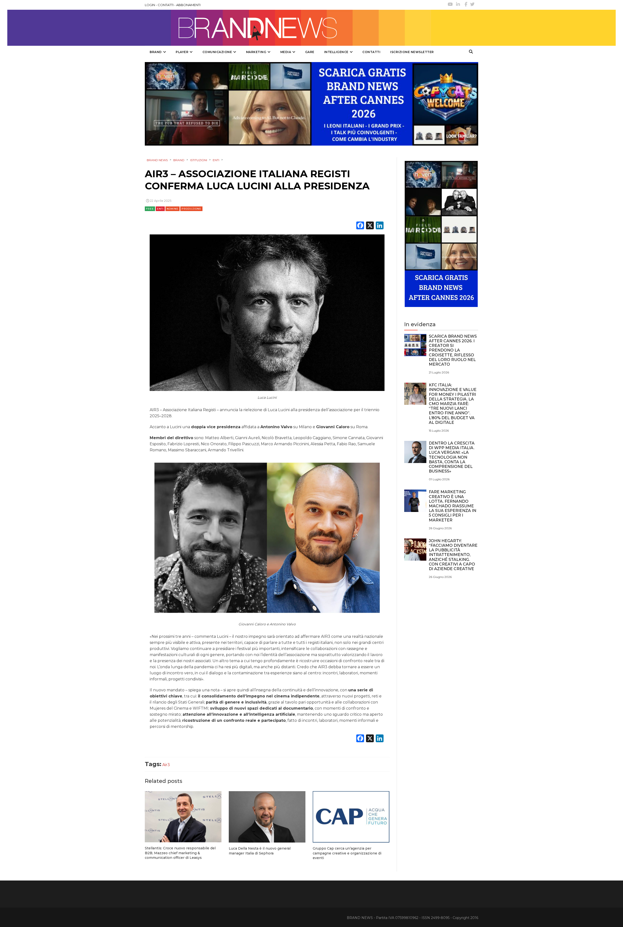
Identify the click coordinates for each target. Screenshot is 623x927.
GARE (309, 52)
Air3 (166, 764)
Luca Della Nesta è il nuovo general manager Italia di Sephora (260, 850)
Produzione (191, 208)
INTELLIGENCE (336, 52)
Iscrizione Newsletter (412, 52)
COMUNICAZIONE (217, 52)
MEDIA (285, 52)
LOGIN (150, 5)
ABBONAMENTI (188, 5)
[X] (370, 226)
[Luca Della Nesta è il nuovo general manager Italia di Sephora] (267, 817)
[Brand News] (288, 28)
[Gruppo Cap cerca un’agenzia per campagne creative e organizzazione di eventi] (351, 817)
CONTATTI (166, 5)
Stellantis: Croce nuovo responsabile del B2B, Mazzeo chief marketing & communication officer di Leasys (180, 853)
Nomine (172, 208)
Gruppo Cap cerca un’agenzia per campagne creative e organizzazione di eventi (347, 853)
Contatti (371, 52)
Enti (160, 208)
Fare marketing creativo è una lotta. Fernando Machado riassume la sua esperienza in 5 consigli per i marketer (452, 506)
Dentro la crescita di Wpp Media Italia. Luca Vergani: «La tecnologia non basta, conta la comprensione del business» (452, 457)
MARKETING (256, 52)
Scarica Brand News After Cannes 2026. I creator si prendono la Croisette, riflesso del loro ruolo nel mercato (453, 350)
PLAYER (182, 52)
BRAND (156, 52)
